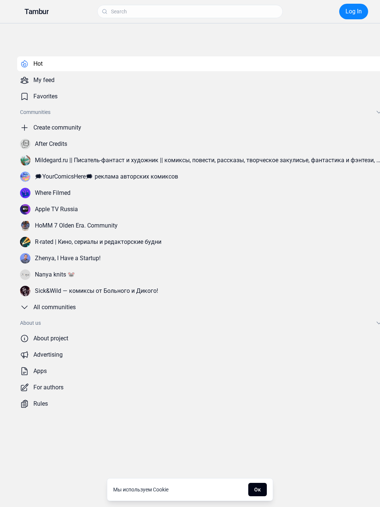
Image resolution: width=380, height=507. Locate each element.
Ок (257, 490)
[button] (36, 11)
